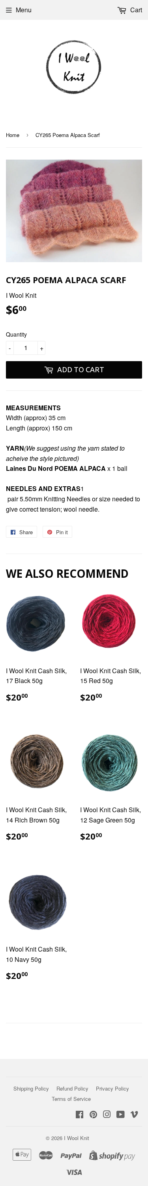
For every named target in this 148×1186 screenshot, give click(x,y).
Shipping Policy (31, 1088)
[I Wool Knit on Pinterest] (93, 1114)
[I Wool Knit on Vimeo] (134, 1114)
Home (12, 135)
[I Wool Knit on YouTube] (120, 1114)
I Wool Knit (76, 1138)
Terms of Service (71, 1098)
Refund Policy (72, 1088)
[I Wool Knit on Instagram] (107, 1114)
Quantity (16, 334)
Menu (24, 9)
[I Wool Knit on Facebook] (79, 1114)
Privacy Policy (112, 1088)
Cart (135, 9)
